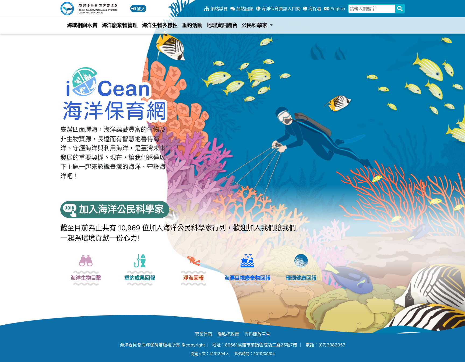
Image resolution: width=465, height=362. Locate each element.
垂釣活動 (192, 25)
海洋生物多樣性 (160, 25)
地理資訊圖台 (222, 25)
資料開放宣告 (257, 334)
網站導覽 (219, 8)
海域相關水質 (82, 25)
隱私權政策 (228, 334)
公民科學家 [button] (255, 25)
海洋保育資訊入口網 (281, 8)
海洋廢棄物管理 (120, 25)
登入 (141, 8)
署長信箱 (203, 334)
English (337, 8)
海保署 (314, 8)
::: (1, 3)
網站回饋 (244, 8)
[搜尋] (400, 8)
